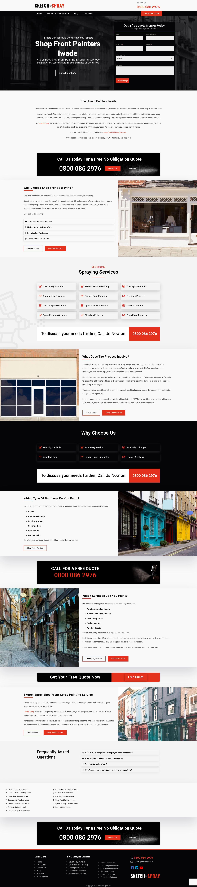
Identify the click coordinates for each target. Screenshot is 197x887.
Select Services (121, 55)
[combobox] (145, 58)
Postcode (119, 45)
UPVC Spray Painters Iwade (18, 789)
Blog (76, 13)
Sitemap (40, 873)
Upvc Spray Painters (53, 286)
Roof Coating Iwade (62, 807)
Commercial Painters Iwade (18, 800)
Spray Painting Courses (55, 315)
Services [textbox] (119, 58)
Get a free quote (67, 73)
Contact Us (88, 13)
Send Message (122, 81)
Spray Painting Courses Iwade (66, 804)
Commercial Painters (54, 296)
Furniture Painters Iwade (17, 807)
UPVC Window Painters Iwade (66, 789)
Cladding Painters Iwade (64, 796)
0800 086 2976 (148, 7)
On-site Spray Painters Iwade (19, 811)
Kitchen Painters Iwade (64, 793)
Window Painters (118, 659)
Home (40, 13)
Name (118, 34)
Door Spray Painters (137, 286)
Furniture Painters (136, 296)
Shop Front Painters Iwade (65, 800)
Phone (149, 45)
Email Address (151, 34)
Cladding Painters (55, 248)
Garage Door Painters (96, 296)
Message (119, 65)
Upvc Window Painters (96, 305)
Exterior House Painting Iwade (19, 793)
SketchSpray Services (57, 13)
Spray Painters (33, 248)
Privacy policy (42, 876)
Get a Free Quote (152, 13)
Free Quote (131, 168)
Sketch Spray (91, 413)
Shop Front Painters (137, 315)
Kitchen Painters (135, 305)
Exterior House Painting (97, 286)
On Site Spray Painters (54, 305)
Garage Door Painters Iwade (18, 804)
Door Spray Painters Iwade (18, 796)
